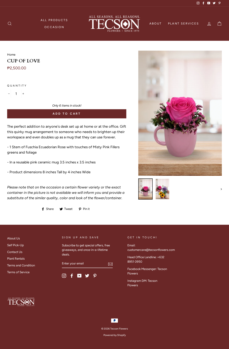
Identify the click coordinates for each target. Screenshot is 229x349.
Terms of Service (18, 272)
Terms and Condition (21, 265)
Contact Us (14, 252)
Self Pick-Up (15, 245)
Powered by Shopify (114, 335)
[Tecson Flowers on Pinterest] (95, 275)
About (155, 23)
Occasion (54, 27)
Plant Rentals (16, 258)
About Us (13, 238)
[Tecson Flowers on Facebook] (72, 275)
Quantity (17, 85)
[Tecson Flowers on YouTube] (79, 275)
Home (11, 54)
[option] (180, 113)
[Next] (219, 189)
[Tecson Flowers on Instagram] (64, 275)
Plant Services (183, 23)
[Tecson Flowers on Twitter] (87, 275)
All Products (54, 20)
